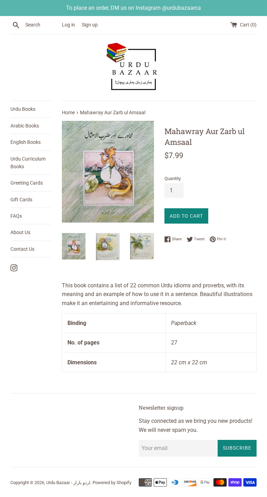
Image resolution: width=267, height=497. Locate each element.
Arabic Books (24, 126)
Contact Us (22, 249)
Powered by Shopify (111, 482)
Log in (68, 25)
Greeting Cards (26, 183)
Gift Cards (21, 199)
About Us (20, 232)
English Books (25, 142)
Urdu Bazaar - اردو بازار (68, 482)
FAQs (16, 216)
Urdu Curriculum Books (28, 162)
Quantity (172, 178)
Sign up (90, 25)
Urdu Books (22, 109)
